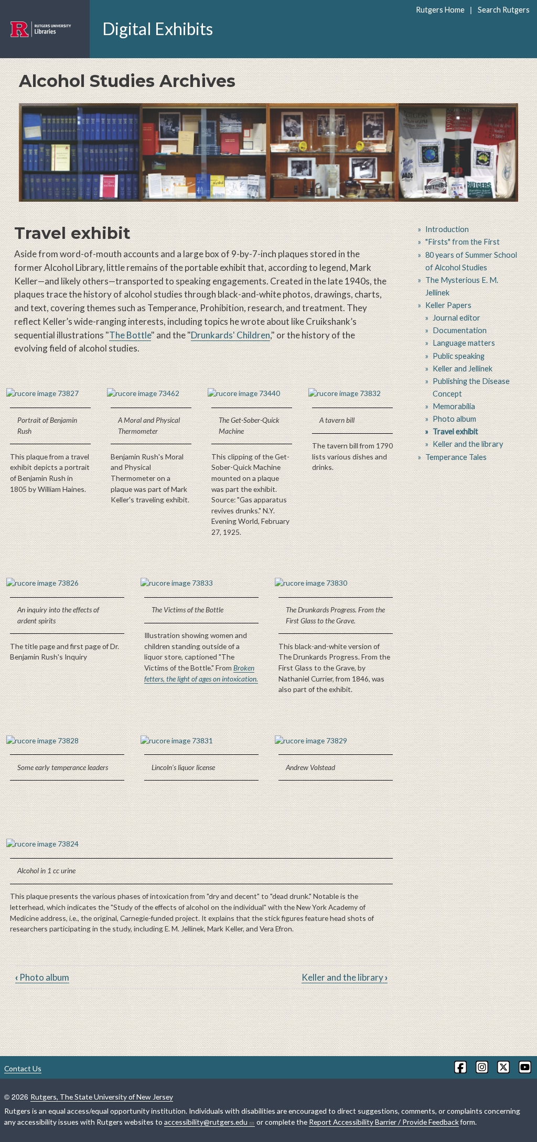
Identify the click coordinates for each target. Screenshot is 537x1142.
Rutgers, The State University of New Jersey (101, 1096)
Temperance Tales (456, 457)
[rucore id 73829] (335, 740)
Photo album (42, 977)
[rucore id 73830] (335, 583)
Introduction (447, 229)
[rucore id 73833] (201, 583)
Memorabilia (454, 406)
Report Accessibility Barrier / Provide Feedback (384, 1121)
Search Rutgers (503, 9)
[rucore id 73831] (201, 740)
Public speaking (459, 356)
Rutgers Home (440, 9)
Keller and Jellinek (462, 368)
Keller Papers (448, 305)
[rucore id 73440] (252, 393)
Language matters (464, 342)
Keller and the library (345, 977)
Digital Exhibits (157, 28)
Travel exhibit (455, 431)
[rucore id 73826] (67, 583)
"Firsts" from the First (462, 241)
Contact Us (22, 1068)
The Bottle (130, 335)
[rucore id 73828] (67, 740)
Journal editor (456, 317)
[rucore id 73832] (352, 393)
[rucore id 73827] (50, 393)
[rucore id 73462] (151, 393)
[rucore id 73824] (201, 844)
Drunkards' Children (230, 335)
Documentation (460, 330)
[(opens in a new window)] (460, 1067)
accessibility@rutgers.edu (206, 1121)
